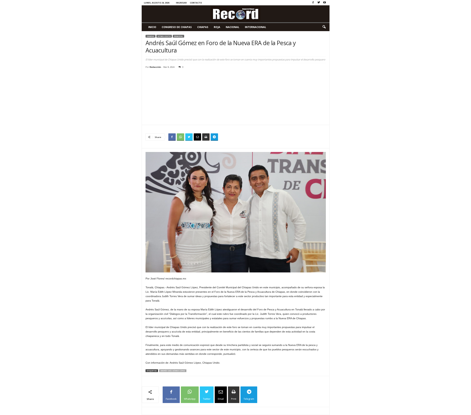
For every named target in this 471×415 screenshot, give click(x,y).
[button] (324, 27)
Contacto (196, 2)
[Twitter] (319, 2)
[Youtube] (324, 2)
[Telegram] (214, 137)
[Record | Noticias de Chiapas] (236, 13)
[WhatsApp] (180, 137)
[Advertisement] (236, 97)
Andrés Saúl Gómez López (172, 371)
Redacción (155, 67)
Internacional (255, 27)
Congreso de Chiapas (177, 27)
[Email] (197, 137)
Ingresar (181, 2)
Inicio (152, 27)
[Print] (206, 137)
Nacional (232, 27)
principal (178, 36)
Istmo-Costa (164, 36)
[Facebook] (313, 2)
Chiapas (202, 27)
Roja (217, 27)
